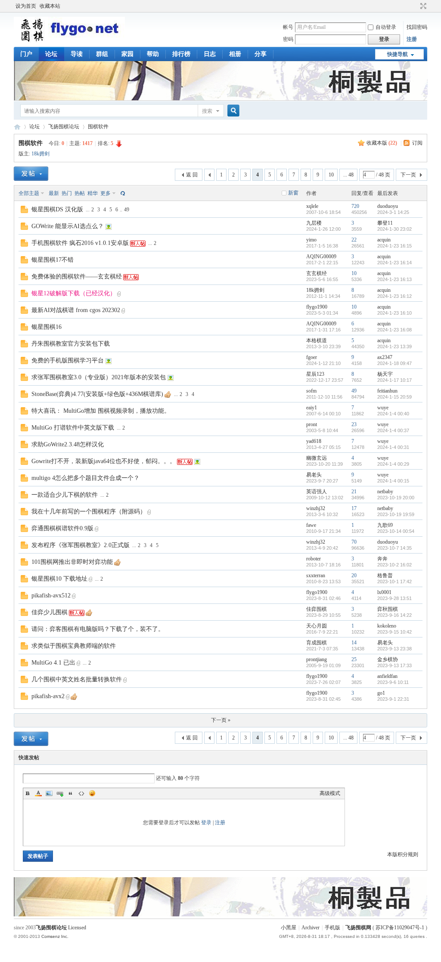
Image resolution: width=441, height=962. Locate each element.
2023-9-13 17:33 (394, 665)
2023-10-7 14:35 (394, 548)
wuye (382, 408)
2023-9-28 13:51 (394, 598)
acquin (384, 240)
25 (354, 659)
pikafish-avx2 (48, 696)
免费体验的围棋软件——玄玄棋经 (76, 276)
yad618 (313, 441)
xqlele (312, 206)
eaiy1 (311, 408)
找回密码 (417, 27)
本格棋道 (316, 340)
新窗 (293, 193)
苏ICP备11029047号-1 (400, 928)
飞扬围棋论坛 (63, 127)
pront (311, 424)
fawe (311, 525)
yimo (311, 240)
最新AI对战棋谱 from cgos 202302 (75, 310)
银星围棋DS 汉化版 (57, 209)
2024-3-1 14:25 (393, 212)
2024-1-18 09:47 (394, 363)
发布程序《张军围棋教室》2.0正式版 (80, 545)
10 (331, 175)
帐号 (288, 27)
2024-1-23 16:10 (394, 313)
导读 (77, 54)
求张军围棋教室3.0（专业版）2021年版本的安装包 (98, 377)
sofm (311, 391)
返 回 (192, 175)
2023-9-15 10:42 (394, 631)
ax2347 (384, 357)
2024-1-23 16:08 (394, 329)
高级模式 (330, 793)
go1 (381, 693)
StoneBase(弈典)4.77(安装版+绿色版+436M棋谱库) (97, 394)
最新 (54, 193)
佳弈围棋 (316, 609)
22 (354, 240)
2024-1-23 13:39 (394, 346)
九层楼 (314, 223)
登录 (206, 823)
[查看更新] (122, 193)
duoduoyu (387, 206)
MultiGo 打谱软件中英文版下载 (72, 427)
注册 (412, 39)
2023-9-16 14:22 (394, 615)
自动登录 (386, 27)
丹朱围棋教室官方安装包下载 (70, 343)
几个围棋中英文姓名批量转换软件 (76, 679)
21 (354, 492)
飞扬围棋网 (358, 928)
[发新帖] (31, 174)
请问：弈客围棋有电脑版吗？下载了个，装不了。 (97, 629)
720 (355, 206)
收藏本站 (50, 6)
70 (354, 542)
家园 (127, 54)
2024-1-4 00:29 (393, 464)
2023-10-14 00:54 (395, 531)
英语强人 (316, 492)
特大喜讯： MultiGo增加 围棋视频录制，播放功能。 (100, 411)
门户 (26, 54)
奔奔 (382, 559)
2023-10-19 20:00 (395, 497)
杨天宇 (385, 374)
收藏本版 (381, 143)
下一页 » (220, 720)
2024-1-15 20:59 (394, 396)
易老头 (314, 475)
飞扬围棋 (17, 127)
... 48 (348, 175)
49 (126, 210)
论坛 (51, 54)
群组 (102, 54)
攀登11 (385, 223)
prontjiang (316, 659)
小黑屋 (288, 928)
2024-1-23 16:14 (394, 262)
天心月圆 (316, 626)
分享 (261, 54)
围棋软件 (98, 127)
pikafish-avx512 (51, 595)
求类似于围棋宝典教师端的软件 (73, 646)
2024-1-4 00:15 (393, 480)
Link (60, 793)
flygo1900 (316, 307)
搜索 (207, 111)
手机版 (332, 928)
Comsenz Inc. (54, 936)
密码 (288, 39)
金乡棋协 (387, 659)
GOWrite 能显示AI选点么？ (67, 226)
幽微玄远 (316, 458)
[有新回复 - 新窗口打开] (24, 211)
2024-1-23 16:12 (394, 296)
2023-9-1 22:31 (393, 699)
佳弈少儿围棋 (49, 612)
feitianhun (387, 391)
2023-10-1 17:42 (394, 581)
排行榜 (181, 54)
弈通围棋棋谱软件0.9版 (62, 528)
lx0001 (384, 592)
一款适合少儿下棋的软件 (64, 495)
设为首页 (26, 6)
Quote (70, 793)
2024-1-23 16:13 (394, 279)
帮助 (153, 54)
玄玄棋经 (316, 273)
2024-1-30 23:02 (394, 229)
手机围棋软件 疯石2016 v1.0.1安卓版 (80, 243)
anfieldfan (387, 676)
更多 (105, 193)
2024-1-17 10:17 (394, 380)
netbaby (385, 492)
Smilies (92, 793)
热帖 (80, 193)
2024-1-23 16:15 (394, 245)
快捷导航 (397, 54)
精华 (92, 193)
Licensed (77, 928)
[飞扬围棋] (69, 41)
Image (49, 793)
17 (354, 508)
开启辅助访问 (415, 6)
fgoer (311, 357)
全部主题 (29, 193)
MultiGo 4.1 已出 (53, 662)
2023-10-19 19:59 (395, 514)
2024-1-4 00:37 (393, 430)
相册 (235, 54)
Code (81, 793)
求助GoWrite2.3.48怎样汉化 (67, 444)
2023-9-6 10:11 (393, 682)
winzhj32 (315, 508)
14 (354, 643)
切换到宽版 (422, 6)
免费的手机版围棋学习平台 (67, 360)
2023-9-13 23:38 (394, 648)
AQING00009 (321, 257)
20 (354, 575)
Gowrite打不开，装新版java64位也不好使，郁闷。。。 (103, 461)
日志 (210, 54)
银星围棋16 (46, 327)
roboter (313, 559)
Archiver (310, 928)
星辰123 (315, 374)
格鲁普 (385, 575)
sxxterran (315, 575)
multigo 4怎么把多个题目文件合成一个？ (85, 478)
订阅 (417, 143)
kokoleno (386, 626)
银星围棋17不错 (52, 260)
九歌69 (385, 525)
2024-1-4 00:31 (393, 447)
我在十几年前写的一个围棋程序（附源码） (88, 511)
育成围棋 (316, 643)
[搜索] (232, 111)
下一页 (408, 175)
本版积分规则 (402, 854)
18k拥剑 (40, 154)
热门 (67, 193)
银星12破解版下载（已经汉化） (73, 293)
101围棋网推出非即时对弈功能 (72, 562)
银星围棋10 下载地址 (59, 578)
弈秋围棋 (387, 609)
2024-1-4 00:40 (393, 413)
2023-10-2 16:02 (394, 564)
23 (354, 424)
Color (38, 793)
